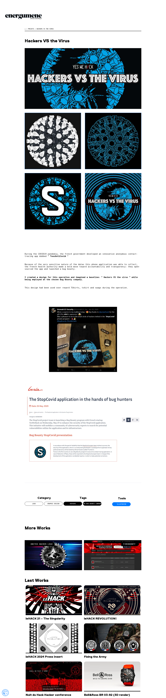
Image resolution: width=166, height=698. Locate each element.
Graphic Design (53, 504)
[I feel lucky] (5, 692)
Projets (31, 29)
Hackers (73, 504)
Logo (34, 504)
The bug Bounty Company (92, 504)
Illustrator (121, 504)
